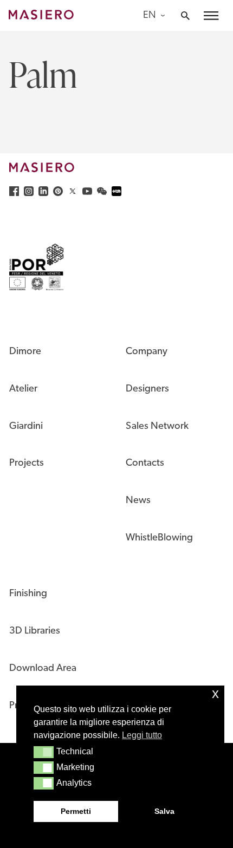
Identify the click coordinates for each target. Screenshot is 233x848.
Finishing (28, 594)
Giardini (26, 426)
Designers (147, 389)
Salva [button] (164, 811)
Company (146, 352)
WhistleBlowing (159, 538)
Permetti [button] (76, 811)
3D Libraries (34, 631)
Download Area (42, 668)
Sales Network (157, 426)
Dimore (25, 352)
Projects (26, 463)
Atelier (23, 389)
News (138, 500)
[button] (44, 752)
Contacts (145, 463)
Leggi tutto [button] (142, 735)
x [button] (215, 693)
